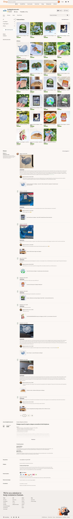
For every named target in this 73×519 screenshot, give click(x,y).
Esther (24, 176)
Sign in (63, 1)
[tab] (9, 19)
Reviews (8, 15)
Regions (68, 517)
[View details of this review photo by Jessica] (26, 199)
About (14, 15)
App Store (6, 513)
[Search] (59, 2)
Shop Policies (19, 15)
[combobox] (33, 2)
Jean (20, 258)
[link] (21, 415)
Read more (33, 439)
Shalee (21, 153)
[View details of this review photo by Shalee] (26, 161)
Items (4, 15)
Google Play (14, 513)
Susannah (21, 277)
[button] (60, 10)
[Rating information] (7, 11)
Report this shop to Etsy (6, 39)
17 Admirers (5, 35)
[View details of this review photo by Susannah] (26, 331)
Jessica (21, 191)
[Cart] (68, 2)
